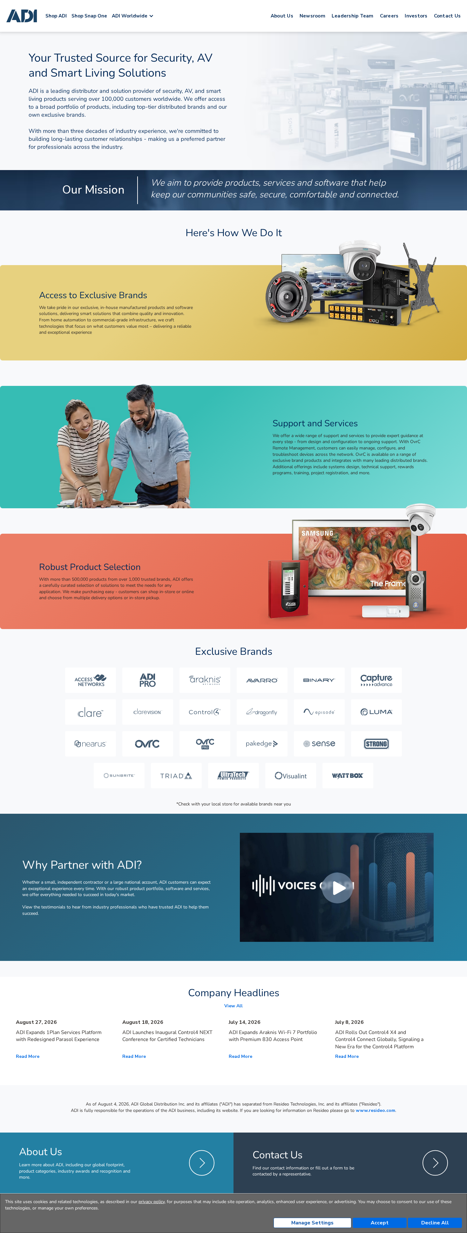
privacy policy (152, 1202)
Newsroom (312, 16)
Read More (27, 1056)
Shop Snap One (89, 16)
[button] (136, 16)
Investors (416, 16)
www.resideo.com (375, 1110)
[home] (22, 16)
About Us (282, 16)
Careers (389, 16)
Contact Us (447, 16)
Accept (380, 1222)
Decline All (435, 1222)
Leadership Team (353, 16)
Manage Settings (312, 1222)
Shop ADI (56, 16)
